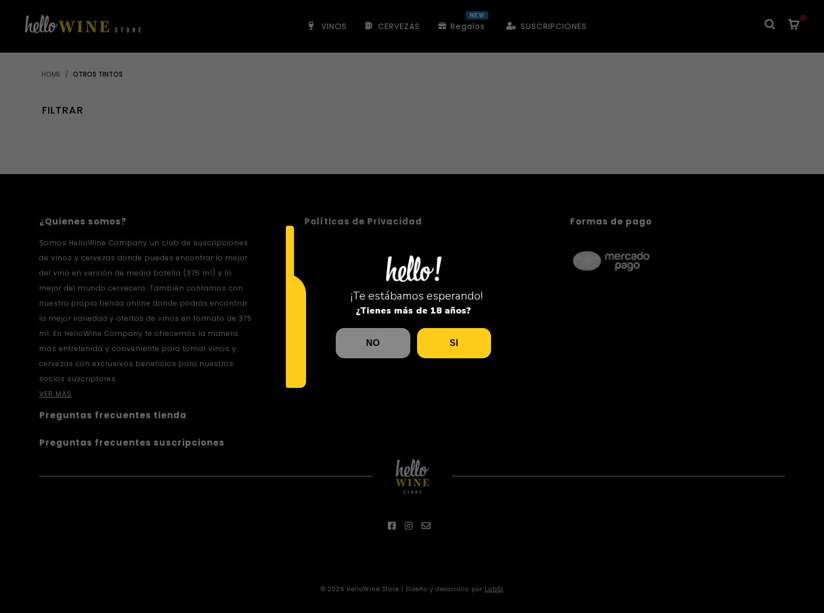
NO (372, 343)
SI (454, 343)
